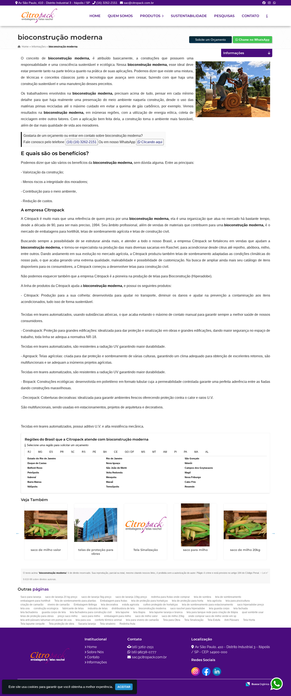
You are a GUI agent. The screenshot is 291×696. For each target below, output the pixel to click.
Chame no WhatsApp (253, 39)
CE (116, 451)
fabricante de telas (73, 608)
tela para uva (83, 619)
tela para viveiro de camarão (142, 619)
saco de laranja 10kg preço (131, 596)
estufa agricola (130, 604)
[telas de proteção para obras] (95, 524)
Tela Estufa (213, 619)
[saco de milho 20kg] (245, 524)
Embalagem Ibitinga (85, 604)
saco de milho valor (46, 550)
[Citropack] (49, 656)
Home (95, 16)
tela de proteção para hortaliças (149, 600)
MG (40, 451)
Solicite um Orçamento (210, 39)
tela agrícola (214, 600)
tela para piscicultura (238, 600)
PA (185, 451)
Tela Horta (249, 619)
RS (83, 451)
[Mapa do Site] (197, 684)
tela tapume (122, 612)
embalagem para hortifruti (35, 600)
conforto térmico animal (108, 619)
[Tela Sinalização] (145, 524)
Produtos (150, 16)
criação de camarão (31, 604)
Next (273, 533)
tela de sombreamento (228, 596)
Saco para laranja (30, 596)
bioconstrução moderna (152, 608)
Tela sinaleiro (107, 623)
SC (73, 451)
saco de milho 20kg (245, 550)
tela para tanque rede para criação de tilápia (212, 612)
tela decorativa (109, 604)
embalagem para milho (117, 616)
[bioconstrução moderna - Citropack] (39, 16)
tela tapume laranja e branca (166, 612)
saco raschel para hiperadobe (187, 608)
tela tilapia (139, 612)
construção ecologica (46, 608)
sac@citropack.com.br (139, 2)
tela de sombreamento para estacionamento (207, 604)
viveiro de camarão (59, 604)
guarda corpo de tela (54, 612)
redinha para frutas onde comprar (170, 596)
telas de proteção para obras (95, 552)
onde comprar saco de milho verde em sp (212, 616)
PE (94, 451)
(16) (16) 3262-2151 (81, 142)
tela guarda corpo (219, 608)
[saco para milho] (195, 524)
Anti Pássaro (231, 619)
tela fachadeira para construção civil (91, 612)
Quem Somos (120, 16)
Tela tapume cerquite (32, 623)
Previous (18, 533)
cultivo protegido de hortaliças (160, 604)
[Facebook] (263, 2)
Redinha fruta (127, 623)
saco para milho (195, 550)
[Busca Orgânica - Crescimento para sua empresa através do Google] (257, 684)
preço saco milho (68, 616)
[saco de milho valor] (45, 524)
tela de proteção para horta (187, 600)
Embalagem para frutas (113, 600)
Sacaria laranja (87, 623)
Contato (250, 16)
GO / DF (129, 451)
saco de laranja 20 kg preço (61, 596)
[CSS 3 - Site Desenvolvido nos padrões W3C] (223, 684)
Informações (97, 662)
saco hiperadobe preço (250, 604)
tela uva (25, 608)
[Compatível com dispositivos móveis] (237, 684)
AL (207, 451)
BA (105, 451)
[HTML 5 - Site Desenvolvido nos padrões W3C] (208, 684)
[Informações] (267, 15)
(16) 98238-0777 (143, 652)
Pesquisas (224, 16)
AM (165, 451)
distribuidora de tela (123, 608)
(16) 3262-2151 (106, 2)
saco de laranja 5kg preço (96, 596)
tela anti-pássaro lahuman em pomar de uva (46, 619)
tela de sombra (202, 596)
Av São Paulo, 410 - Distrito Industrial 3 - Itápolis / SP (54, 2)
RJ (29, 451)
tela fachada (240, 608)
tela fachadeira (29, 612)
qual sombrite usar (253, 612)
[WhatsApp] (274, 2)
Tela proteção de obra (61, 623)
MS (143, 451)
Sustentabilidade (189, 16)
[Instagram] (269, 2)
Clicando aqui (151, 142)
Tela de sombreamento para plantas (75, 600)
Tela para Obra (171, 619)
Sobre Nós (95, 652)
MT (154, 451)
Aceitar (123, 687)
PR (62, 451)
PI (175, 451)
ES (51, 451)
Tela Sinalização (145, 550)
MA (196, 451)
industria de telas (98, 608)
